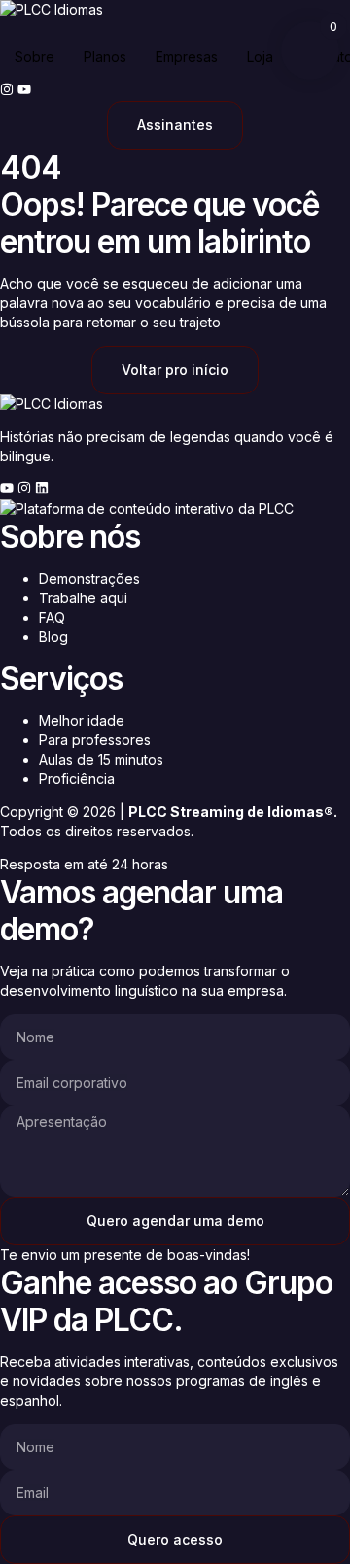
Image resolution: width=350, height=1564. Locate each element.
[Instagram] (7, 89)
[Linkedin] (42, 487)
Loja (260, 57)
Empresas (187, 57)
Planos (105, 57)
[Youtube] (24, 89)
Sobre (34, 57)
